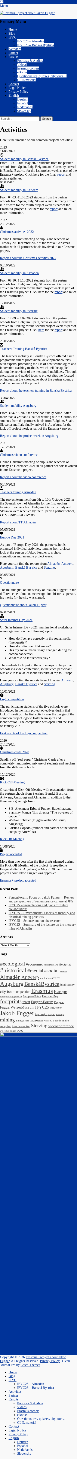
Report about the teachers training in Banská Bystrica (36, 390)
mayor (51, 1014)
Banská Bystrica (26, 567)
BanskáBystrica (41, 984)
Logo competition (12, 699)
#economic (34, 964)
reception (5, 1026)
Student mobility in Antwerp (19, 190)
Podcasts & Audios (30, 60)
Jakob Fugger (17, 1013)
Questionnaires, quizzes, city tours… (42, 76)
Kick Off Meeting (12, 839)
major (43, 1014)
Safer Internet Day (21, 1026)
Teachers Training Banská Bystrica (23, 349)
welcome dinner (8, 1031)
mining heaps (22, 1021)
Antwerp (67, 563)
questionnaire (61, 1020)
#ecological (12, 964)
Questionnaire (9, 582)
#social (51, 970)
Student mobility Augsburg (18, 405)
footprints (11, 1001)
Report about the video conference (23, 477)
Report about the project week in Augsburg (29, 436)
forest (26, 1002)
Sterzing (49, 567)
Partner (13, 53)
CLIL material (26, 80)
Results (13, 57)
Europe (60, 991)
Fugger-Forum (42, 1002)
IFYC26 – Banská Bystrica (35, 45)
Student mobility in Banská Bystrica (24, 159)
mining (7, 1020)
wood (20, 1030)
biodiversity (67, 984)
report (61, 174)
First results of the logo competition (23, 733)
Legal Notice (17, 88)
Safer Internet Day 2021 (16, 620)
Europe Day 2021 (12, 537)
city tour (7, 991)
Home (13, 29)
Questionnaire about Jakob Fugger (23, 605)
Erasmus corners (28, 68)
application (45, 978)
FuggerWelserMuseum (17, 1007)
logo (37, 1014)
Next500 (48, 1021)
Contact (14, 84)
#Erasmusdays (51, 965)
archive (56, 977)
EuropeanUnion (32, 996)
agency (63, 971)
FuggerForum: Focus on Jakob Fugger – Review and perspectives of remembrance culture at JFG (41, 899)
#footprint (65, 964)
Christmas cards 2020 (14, 752)
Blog (12, 33)
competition (22, 991)
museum (36, 1020)
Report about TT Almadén (18, 522)
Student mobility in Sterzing (19, 311)
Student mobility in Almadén (19, 273)
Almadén (53, 563)
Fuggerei (59, 1002)
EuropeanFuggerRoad (11, 996)
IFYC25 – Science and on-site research (35, 920)
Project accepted (11, 854)
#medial (35, 970)
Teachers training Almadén (18, 492)
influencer (56, 1007)
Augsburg (6, 567)
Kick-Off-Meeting (12, 782)
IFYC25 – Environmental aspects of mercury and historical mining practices (42, 915)
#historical (13, 970)
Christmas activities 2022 (17, 232)
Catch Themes (30, 1365)
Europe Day (50, 996)
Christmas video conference (18, 454)
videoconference (61, 1026)
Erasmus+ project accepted (18, 880)
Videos (22, 64)
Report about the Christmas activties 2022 (28, 258)
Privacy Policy (18, 91)
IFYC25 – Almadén (30, 41)
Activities (15, 49)
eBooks (22, 72)
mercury (60, 1014)
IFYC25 (42, 1007)
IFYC (12, 37)
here (41, 330)
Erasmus (42, 990)
